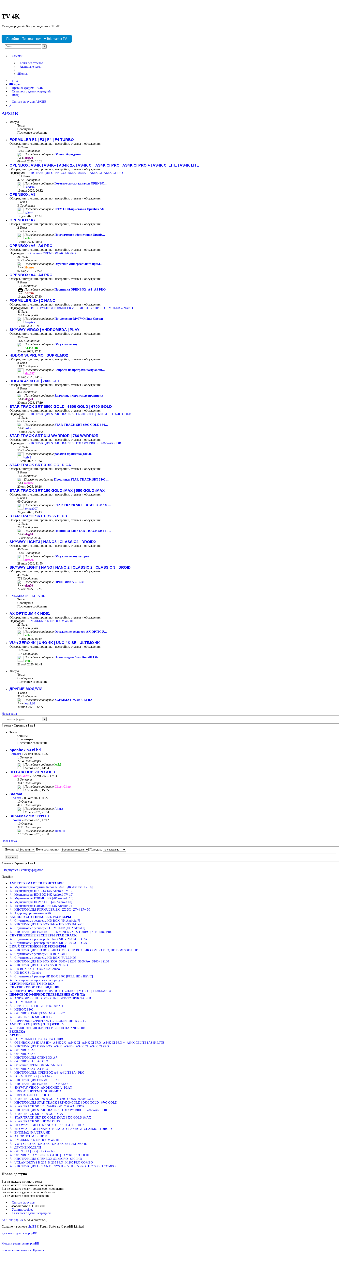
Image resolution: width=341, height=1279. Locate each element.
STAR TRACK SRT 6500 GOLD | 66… (81, 424)
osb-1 (27, 457)
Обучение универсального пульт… (78, 263)
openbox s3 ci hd (25, 750)
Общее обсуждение (67, 154)
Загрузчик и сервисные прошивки (78, 395)
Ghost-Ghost (21, 776)
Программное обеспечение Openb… (79, 234)
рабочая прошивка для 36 (73, 454)
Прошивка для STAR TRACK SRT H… (82, 530)
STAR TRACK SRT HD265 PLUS (38, 516)
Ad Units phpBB (12, 1219)
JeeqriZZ (30, 322)
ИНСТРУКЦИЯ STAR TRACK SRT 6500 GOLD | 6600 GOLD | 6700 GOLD (79, 414)
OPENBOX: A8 (22, 194)
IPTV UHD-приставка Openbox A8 (79, 209)
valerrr (28, 212)
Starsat (15, 794)
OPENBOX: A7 (22, 220)
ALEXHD (31, 347)
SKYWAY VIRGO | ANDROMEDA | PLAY (44, 330)
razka (27, 428)
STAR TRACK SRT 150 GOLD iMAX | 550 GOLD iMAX (57, 490)
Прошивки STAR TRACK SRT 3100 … (81, 479)
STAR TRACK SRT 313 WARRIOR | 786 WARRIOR (53, 436)
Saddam (29, 187)
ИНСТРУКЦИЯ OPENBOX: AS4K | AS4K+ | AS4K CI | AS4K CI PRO (75, 172)
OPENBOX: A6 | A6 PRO (30, 246)
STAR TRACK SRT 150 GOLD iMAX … (82, 505)
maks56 (29, 483)
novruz (17, 820)
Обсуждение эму (66, 344)
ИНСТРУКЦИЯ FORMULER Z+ (53, 308)
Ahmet (17, 798)
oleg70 (28, 157)
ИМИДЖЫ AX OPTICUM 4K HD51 (53, 621)
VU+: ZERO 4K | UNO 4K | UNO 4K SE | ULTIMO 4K (54, 643)
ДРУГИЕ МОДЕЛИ (25, 689)
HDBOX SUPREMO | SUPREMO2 (38, 355)
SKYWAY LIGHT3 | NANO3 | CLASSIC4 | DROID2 (52, 542)
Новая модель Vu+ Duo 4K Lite (76, 657)
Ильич (29, 267)
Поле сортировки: (48, 849)
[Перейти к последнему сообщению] (63, 764)
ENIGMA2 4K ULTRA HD (27, 595)
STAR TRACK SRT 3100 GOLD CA (40, 465)
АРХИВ (10, 113)
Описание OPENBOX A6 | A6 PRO (52, 253)
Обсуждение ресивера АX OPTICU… (80, 631)
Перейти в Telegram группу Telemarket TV (37, 38)
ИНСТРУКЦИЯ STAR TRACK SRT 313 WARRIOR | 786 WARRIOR (74, 443)
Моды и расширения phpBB (20, 1243)
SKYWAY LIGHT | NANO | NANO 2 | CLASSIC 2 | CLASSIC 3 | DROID (70, 567)
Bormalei (15, 753)
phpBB (32, 1226)
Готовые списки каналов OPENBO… (80, 183)
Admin (29, 293)
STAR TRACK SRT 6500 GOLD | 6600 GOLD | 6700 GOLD (60, 406)
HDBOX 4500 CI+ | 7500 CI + (34, 381)
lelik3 (28, 238)
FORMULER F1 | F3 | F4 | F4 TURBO (41, 140)
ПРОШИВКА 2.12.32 (69, 582)
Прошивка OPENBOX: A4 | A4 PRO (80, 289)
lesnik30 (29, 703)
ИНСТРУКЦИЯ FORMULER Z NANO (106, 308)
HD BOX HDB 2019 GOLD (32, 772)
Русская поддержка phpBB (19, 1233)
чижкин (59, 830)
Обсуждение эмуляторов (71, 556)
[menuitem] (30, 63)
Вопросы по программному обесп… (79, 370)
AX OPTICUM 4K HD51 (29, 613)
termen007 (31, 508)
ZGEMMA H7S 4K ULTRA (73, 699)
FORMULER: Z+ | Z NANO (32, 300)
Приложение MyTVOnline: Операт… (80, 318)
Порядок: (96, 849)
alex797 (29, 373)
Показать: (12, 849)
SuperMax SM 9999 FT (29, 816)
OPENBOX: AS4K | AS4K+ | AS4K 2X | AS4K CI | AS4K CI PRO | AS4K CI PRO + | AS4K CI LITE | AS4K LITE (104, 165)
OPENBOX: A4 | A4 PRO (30, 275)
